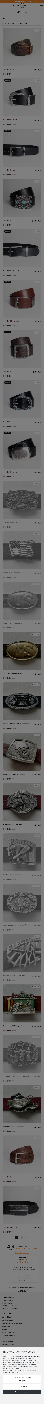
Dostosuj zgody (22, 1386)
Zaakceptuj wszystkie (22, 1392)
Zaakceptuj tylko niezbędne (22, 1379)
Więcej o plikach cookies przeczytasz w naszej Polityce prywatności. (19, 1371)
